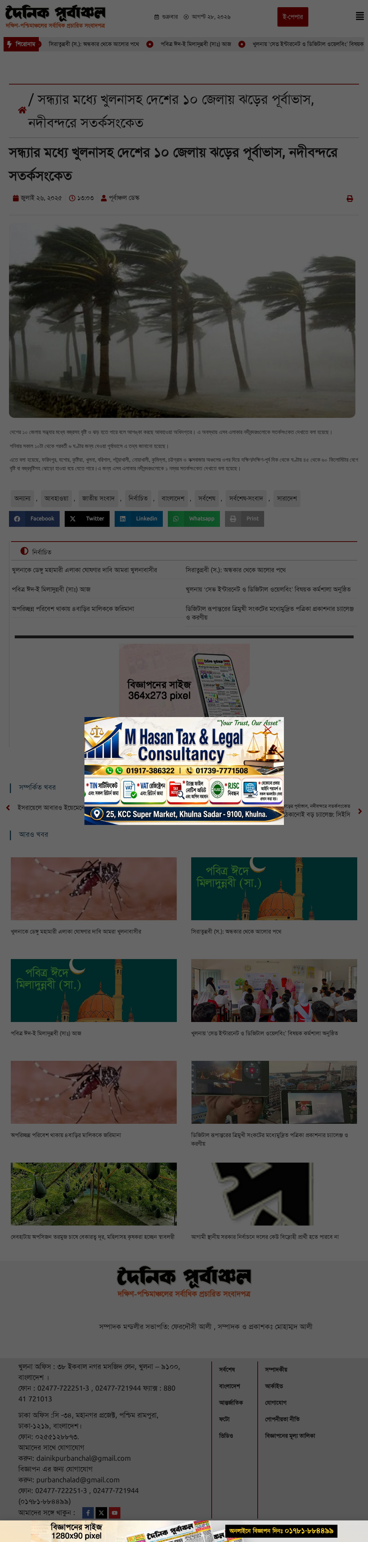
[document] (184, 771)
